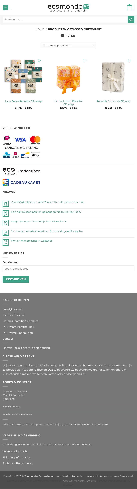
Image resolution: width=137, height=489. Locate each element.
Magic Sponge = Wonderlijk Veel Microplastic (39, 221)
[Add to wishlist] (39, 60)
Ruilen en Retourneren (18, 463)
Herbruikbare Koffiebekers (20, 321)
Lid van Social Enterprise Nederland (26, 348)
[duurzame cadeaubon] (22, 171)
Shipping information (17, 457)
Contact (8, 338)
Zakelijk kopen (12, 309)
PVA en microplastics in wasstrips (31, 240)
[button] (5, 7)
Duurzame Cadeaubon (18, 332)
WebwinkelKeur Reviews (79, 480)
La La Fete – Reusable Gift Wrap (23, 101)
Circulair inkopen (14, 315)
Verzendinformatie (15, 451)
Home (39, 29)
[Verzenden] (131, 19)
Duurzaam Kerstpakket (18, 326)
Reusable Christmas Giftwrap (113, 101)
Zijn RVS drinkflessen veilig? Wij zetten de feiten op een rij (47, 202)
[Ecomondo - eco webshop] (68, 8)
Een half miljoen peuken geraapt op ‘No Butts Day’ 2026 (46, 211)
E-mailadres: (10, 262)
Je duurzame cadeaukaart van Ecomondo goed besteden (47, 231)
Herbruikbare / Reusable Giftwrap (68, 103)
